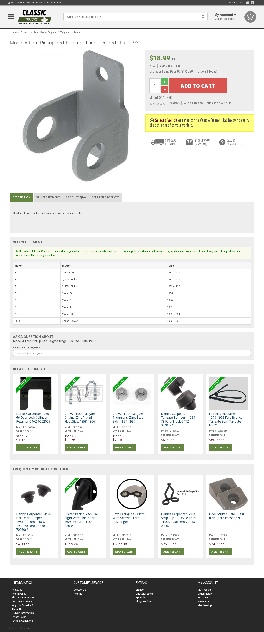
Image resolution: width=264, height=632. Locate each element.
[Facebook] (247, 3)
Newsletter (204, 601)
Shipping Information (23, 597)
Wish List (203, 597)
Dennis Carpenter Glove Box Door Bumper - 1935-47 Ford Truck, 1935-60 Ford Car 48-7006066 (33, 522)
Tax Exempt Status (22, 601)
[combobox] (132, 353)
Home (13, 32)
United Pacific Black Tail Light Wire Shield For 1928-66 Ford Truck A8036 (81, 520)
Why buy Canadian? (22, 605)
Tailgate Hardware (70, 32)
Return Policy (19, 593)
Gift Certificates (144, 593)
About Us (17, 609)
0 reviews (173, 102)
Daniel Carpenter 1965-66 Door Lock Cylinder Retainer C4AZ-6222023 (33, 418)
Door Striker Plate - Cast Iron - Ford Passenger (226, 516)
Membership (205, 605)
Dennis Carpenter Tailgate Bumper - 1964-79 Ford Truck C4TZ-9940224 (178, 420)
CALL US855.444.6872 (234, 142)
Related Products (105, 197)
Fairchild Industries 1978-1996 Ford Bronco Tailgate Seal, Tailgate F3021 (225, 420)
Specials (140, 597)
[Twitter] (252, 3)
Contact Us (36, 2)
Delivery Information (23, 613)
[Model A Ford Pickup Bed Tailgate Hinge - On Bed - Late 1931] (75, 115)
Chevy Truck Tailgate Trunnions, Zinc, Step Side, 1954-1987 (128, 418)
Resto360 (17, 589)
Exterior (25, 32)
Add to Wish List (222, 102)
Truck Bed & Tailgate (45, 32)
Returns (78, 593)
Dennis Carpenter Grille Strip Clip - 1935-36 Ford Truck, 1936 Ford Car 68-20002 (178, 520)
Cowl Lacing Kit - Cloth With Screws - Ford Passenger (129, 518)
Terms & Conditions (22, 620)
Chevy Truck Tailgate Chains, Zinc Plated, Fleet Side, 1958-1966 (80, 418)
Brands (140, 589)
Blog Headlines (144, 601)
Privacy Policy (19, 616)
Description (22, 197)
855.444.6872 (17, 2)
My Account (204, 589)
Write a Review (193, 102)
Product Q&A (76, 197)
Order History (205, 593)
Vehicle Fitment (48, 197)
